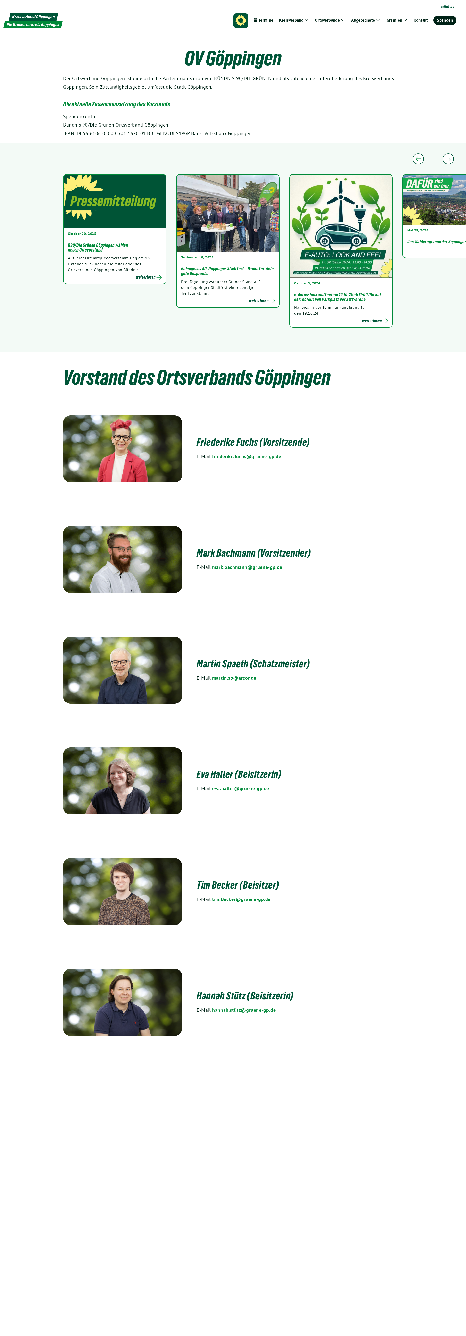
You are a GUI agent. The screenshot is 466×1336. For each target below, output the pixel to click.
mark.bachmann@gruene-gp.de (247, 567)
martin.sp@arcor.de (234, 678)
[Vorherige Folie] (418, 158)
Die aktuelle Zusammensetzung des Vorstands (116, 104)
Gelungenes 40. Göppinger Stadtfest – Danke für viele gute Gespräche (227, 271)
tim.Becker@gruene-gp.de (241, 899)
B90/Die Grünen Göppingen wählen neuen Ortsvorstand (98, 247)
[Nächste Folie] (448, 158)
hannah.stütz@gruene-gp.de (244, 1010)
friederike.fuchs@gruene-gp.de (246, 456)
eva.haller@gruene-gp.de (240, 788)
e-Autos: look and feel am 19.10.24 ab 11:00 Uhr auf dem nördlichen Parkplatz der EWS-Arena (337, 297)
